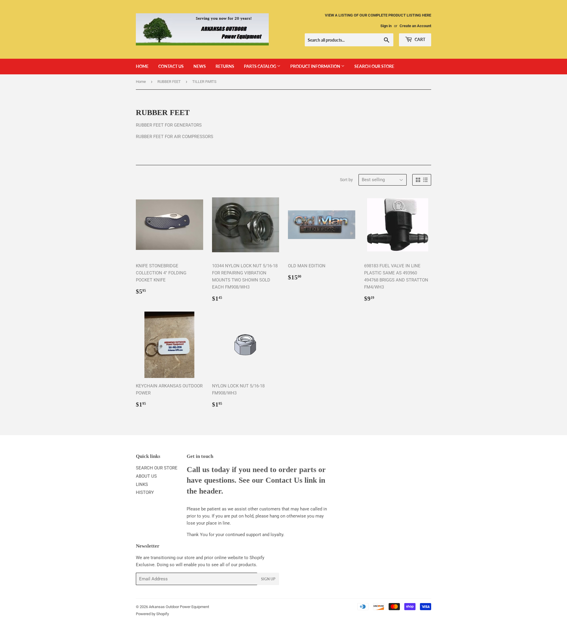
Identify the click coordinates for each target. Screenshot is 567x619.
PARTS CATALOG (260, 66)
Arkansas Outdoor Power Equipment (179, 607)
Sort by (346, 179)
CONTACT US (171, 66)
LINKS (142, 484)
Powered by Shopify (152, 614)
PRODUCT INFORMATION (315, 66)
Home (141, 81)
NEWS (199, 66)
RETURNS (225, 66)
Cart (419, 39)
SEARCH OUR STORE (374, 66)
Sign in (386, 26)
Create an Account (415, 26)
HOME (142, 66)
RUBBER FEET (169, 81)
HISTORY (145, 492)
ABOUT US (146, 476)
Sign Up (268, 579)
